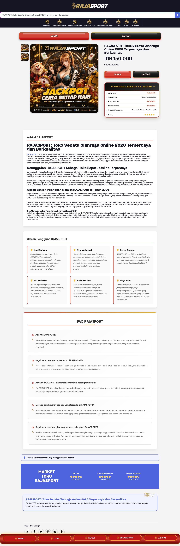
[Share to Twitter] (27, 532)
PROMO (21, 538)
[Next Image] (96, 79)
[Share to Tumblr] (62, 532)
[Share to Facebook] (34, 532)
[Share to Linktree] (41, 532)
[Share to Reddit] (55, 532)
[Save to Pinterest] (48, 532)
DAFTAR (126, 36)
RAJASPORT (32, 154)
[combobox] (87, 15)
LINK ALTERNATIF (126, 538)
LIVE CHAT (162, 539)
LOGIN (54, 36)
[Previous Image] (32, 79)
